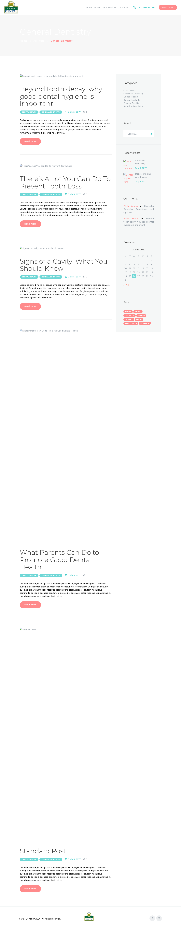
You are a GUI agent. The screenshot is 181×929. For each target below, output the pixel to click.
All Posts (39, 40)
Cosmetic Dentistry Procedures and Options (143, 165)
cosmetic (129, 316)
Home (23, 40)
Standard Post (43, 851)
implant (129, 319)
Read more (30, 141)
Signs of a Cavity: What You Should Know (63, 265)
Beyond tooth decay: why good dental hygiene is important (61, 96)
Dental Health (29, 112)
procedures (131, 323)
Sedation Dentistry (133, 106)
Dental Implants (131, 100)
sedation (144, 323)
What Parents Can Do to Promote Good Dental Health (59, 560)
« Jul (127, 285)
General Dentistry (51, 112)
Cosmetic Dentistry (133, 93)
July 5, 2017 (74, 112)
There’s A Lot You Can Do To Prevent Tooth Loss (65, 182)
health (141, 316)
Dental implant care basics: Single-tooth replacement (143, 179)
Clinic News (129, 90)
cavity (138, 312)
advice (128, 312)
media (139, 319)
